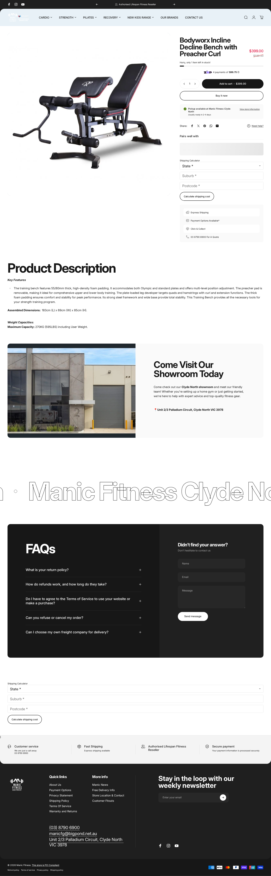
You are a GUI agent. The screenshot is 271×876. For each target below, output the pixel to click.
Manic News (100, 784)
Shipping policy (56, 870)
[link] (86, 842)
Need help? (257, 125)
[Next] (174, 4)
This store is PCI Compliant (45, 865)
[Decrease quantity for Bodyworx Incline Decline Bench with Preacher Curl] (183, 83)
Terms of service (28, 870)
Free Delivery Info (103, 790)
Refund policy (13, 870)
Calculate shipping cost (197, 196)
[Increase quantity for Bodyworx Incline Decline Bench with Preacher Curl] (195, 83)
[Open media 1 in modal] (89, 114)
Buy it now (222, 95)
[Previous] (96, 4)
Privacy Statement (61, 795)
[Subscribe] (223, 797)
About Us (55, 784)
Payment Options (60, 790)
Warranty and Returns (63, 811)
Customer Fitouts (103, 800)
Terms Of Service (60, 806)
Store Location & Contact (108, 795)
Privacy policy (42, 870)
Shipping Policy (59, 800)
